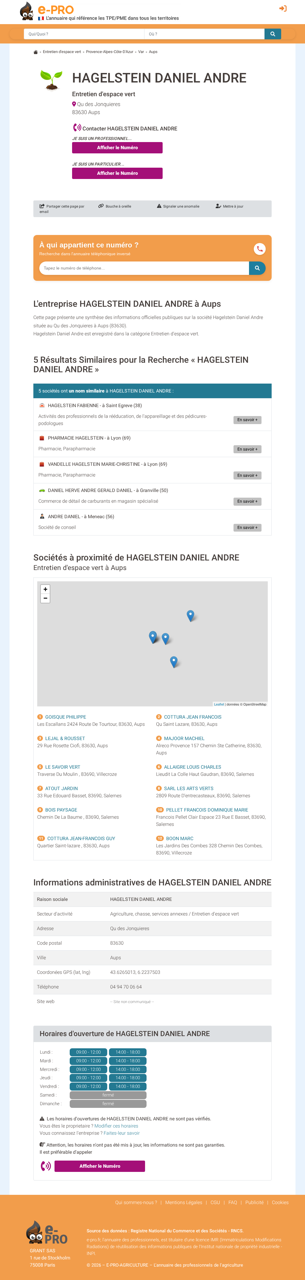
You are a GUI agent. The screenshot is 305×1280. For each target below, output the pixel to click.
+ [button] (45, 589)
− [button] (45, 598)
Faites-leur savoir (122, 1133)
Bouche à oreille (117, 206)
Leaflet (219, 704)
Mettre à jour (232, 206)
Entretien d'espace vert (62, 51)
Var (141, 51)
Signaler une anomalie (180, 206)
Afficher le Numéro (117, 147)
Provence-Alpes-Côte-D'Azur (109, 51)
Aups (153, 51)
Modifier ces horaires (116, 1126)
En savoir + (247, 419)
